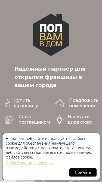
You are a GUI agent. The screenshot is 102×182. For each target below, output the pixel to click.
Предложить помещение (83, 103)
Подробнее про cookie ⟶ (30, 162)
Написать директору (80, 119)
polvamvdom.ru (51, 35)
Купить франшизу (26, 103)
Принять (83, 172)
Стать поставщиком (34, 119)
